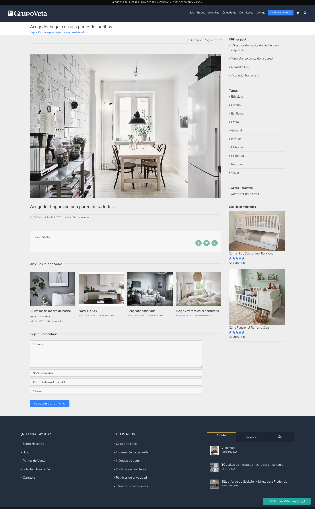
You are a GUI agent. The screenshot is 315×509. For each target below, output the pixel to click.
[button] (305, 12)
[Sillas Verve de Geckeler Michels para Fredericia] (214, 484)
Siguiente (211, 40)
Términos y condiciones (132, 486)
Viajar (235, 173)
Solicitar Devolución (36, 469)
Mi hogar (237, 147)
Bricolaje (237, 96)
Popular (221, 435)
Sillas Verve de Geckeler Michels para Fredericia (254, 482)
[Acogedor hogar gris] (150, 274)
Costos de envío (126, 444)
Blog (26, 452)
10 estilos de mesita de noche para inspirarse (252, 465)
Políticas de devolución (131, 469)
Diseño (236, 105)
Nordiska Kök (88, 311)
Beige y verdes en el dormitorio (197, 311)
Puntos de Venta (34, 461)
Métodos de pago (128, 461)
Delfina (37, 217)
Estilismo (237, 113)
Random (237, 164)
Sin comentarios (81, 217)
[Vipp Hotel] (214, 450)
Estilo (235, 122)
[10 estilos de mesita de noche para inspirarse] (52, 274)
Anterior (196, 40)
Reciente (250, 437)
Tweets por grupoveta (244, 194)
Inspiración (35, 32)
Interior (67, 217)
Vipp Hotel (228, 448)
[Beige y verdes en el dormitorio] (198, 274)
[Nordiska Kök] (101, 274)
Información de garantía (132, 452)
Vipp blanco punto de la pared (252, 58)
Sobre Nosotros (33, 444)
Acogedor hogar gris (141, 311)
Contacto (29, 478)
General (236, 130)
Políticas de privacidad (131, 478)
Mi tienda (237, 156)
